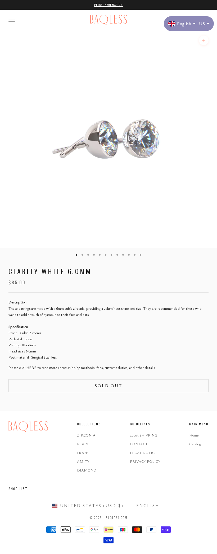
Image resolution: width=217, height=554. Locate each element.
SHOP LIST (18, 488)
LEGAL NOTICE (143, 452)
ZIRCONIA (86, 435)
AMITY (83, 461)
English (148, 505)
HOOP (82, 452)
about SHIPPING (143, 435)
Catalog (195, 443)
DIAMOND (86, 470)
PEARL (83, 443)
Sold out (108, 386)
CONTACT (139, 443)
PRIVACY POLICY (145, 461)
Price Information (108, 5)
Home (194, 435)
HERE (31, 367)
